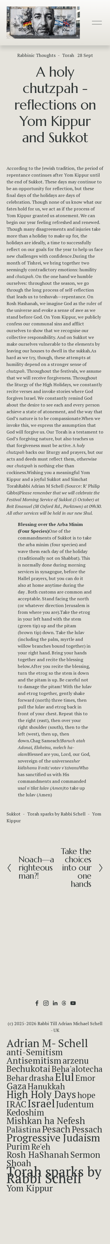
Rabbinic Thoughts (36, 55)
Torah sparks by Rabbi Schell (56, 814)
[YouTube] (73, 1003)
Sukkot (13, 814)
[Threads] (64, 1003)
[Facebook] (37, 1003)
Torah (68, 55)
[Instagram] (46, 1003)
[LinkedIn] (55, 1003)
